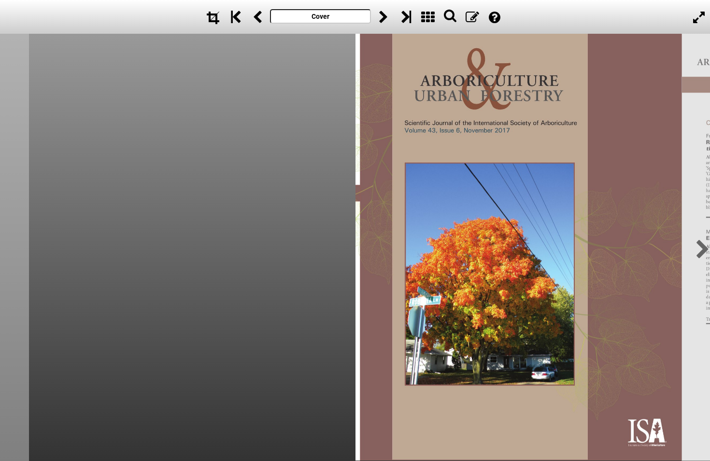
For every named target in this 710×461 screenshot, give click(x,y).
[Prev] (257, 17)
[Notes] (472, 17)
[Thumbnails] (428, 17)
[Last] (405, 17)
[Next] (383, 17)
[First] (235, 17)
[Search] (450, 17)
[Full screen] (699, 17)
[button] (700, 247)
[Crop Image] (213, 17)
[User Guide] (494, 17)
